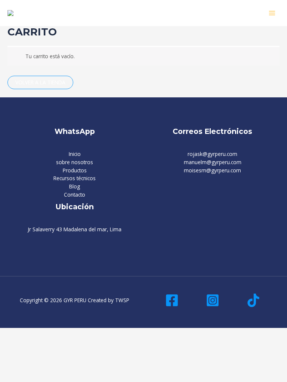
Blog (74, 186)
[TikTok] (253, 300)
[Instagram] (212, 300)
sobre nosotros (74, 162)
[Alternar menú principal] (272, 13)
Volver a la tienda (40, 82)
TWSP (122, 300)
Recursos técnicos (74, 178)
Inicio (75, 153)
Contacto (74, 194)
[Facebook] (171, 300)
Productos (75, 170)
